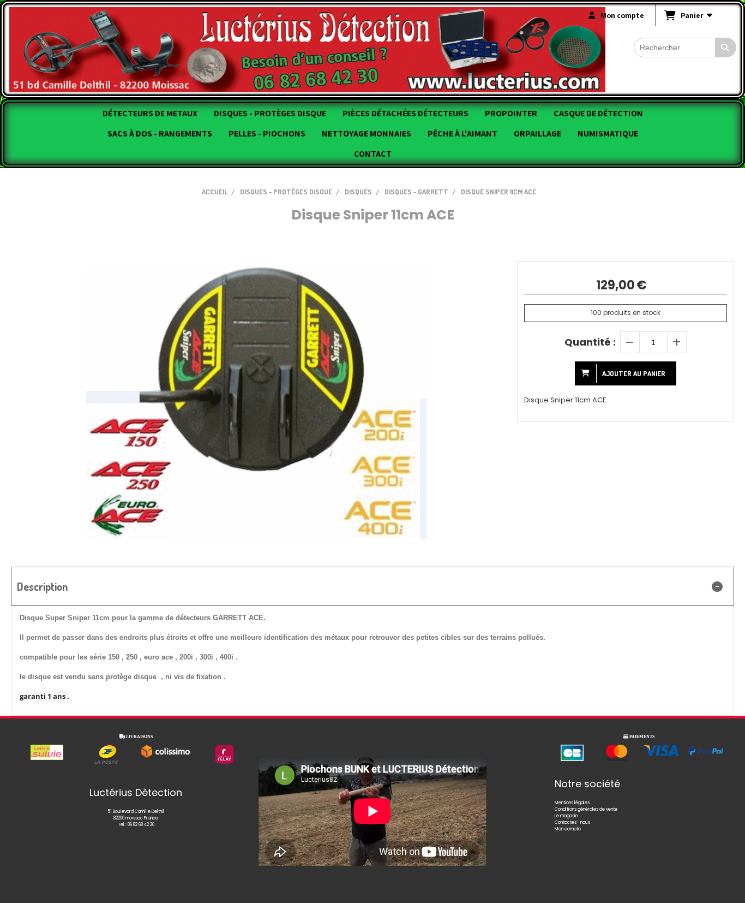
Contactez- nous (572, 822)
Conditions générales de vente (586, 809)
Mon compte (568, 829)
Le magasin (566, 816)
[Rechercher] (726, 47)
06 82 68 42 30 (141, 825)
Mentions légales (572, 803)
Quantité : (590, 342)
